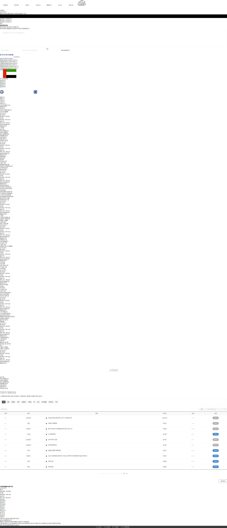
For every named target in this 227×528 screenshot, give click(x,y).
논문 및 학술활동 (4, 111)
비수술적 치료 (3, 161)
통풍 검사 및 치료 (4, 342)
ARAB (1, 69)
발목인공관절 (3, 169)
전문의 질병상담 (4, 132)
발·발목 (13, 402)
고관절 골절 (3, 222)
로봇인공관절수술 (4, 185)
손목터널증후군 (52, 445)
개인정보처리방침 (9, 521)
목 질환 (2, 286)
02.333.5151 (17, 57)
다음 (124, 473)
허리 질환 (2, 287)
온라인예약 (5, 5)
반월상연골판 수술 (4, 199)
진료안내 (27, 5)
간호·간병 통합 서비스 (5, 105)
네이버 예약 (16, 5)
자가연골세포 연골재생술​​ (6, 193)
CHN (1, 63)
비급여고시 (20, 521)
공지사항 (2, 129)
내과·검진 (51, 402)
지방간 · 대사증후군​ (4, 348)
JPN (1, 65)
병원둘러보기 (49, 5)
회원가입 (6, 78)
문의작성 (223, 481)
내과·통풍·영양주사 (4, 337)
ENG (1, 60)
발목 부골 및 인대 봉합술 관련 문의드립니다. (60, 429)
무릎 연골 (50, 467)
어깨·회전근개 (3, 239)
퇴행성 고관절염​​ (4, 220)
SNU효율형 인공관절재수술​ (6, 196)
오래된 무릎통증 (52, 423)
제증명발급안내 (4, 135)
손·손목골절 (3, 268)
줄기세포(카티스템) (4, 198)
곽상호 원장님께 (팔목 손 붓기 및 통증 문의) (60, 418)
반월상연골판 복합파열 (54, 450)
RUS (1, 66)
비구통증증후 (52, 434)
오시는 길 (60, 5)
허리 (38, 402)
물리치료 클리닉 (4, 320)
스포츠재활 (44, 402)
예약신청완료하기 (65, 50)
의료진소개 (38, 5)
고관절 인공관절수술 (5, 217)
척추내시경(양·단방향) (5, 292)
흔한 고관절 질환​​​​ (4, 223)
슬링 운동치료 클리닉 (5, 315)
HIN (1, 61)
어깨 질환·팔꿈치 (4, 241)
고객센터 (2, 127)
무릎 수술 (50, 461)
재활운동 (2, 321)
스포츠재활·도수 (4, 311)
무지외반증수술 (4, 167)
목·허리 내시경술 (4, 284)
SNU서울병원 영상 (4, 134)
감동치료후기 (3, 139)
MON (1, 68)
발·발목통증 (3, 156)
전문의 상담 (71, 5)
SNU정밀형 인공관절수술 (6, 191)
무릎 (8, 402)
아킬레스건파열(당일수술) (6, 166)
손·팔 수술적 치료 (4, 265)
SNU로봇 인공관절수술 (5, 187)
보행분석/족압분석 (4, 318)
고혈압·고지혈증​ (4, 347)
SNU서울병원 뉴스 (4, 131)
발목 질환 (2, 158)
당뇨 (1, 345)
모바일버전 (26, 521)
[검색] (225, 409)
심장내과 (2, 340)
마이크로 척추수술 (4, 295)
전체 (4, 402)
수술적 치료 (3, 163)
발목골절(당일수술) (4, 164)
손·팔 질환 (2, 263)
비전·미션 (2, 100)
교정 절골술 (3, 190)
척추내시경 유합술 (4, 294)
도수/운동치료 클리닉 (5, 313)
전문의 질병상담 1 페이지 (6, 54)
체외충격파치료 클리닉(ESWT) (7, 316)
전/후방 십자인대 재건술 (6, 188)
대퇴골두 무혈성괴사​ (5, 219)
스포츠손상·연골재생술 (5, 195)
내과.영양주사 (3, 339)
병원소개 (2, 97)
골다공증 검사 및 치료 (5, 344)
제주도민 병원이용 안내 (5, 110)
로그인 (1, 78)
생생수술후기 (3, 137)
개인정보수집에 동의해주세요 (55, 48)
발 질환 (2, 159)
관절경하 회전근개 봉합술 (6, 246)
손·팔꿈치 (24, 402)
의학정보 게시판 (4, 140)
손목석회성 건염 (52, 439)
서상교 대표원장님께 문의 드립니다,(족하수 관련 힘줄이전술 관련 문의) (67, 456)
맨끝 (126, 473)
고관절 (1, 215)
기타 (56, 402)
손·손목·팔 (2, 262)
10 (121, 473)
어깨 (18, 402)
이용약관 (15, 521)
